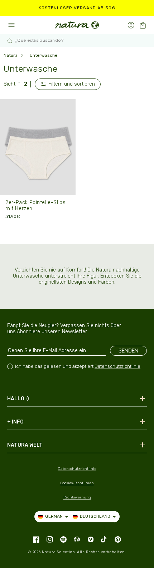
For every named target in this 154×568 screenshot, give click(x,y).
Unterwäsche (43, 55)
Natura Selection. (59, 552)
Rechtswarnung (77, 497)
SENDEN (128, 351)
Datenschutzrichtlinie (117, 366)
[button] (143, 25)
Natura (11, 55)
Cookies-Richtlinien (77, 483)
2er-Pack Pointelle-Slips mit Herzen (35, 205)
